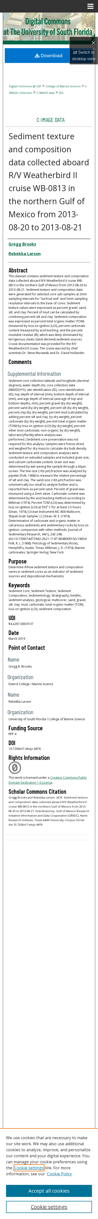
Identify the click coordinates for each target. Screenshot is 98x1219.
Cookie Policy (59, 1174)
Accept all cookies (49, 1190)
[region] (49, 1173)
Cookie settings (29, 1168)
